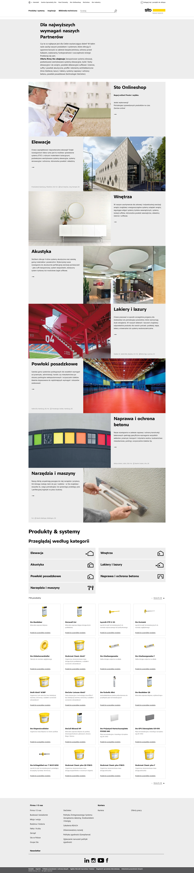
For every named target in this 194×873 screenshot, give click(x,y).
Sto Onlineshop (75, 2)
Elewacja (37, 553)
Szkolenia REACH (70, 826)
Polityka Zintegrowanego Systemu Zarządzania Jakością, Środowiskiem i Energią (78, 818)
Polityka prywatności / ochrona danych (55, 869)
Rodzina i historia (37, 824)
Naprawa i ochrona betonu (120, 576)
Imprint (38, 869)
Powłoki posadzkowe (46, 576)
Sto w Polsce (35, 838)
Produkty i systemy (36, 11)
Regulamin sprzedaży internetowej (107, 869)
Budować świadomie (39, 815)
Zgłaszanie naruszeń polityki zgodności (75, 840)
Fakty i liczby (35, 829)
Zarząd (33, 833)
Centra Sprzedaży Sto (48, 2)
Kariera (101, 806)
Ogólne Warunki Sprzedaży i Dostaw (82, 869)
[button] (164, 598)
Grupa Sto (34, 842)
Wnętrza (107, 553)
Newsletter (35, 851)
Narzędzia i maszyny (45, 588)
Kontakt (36, 2)
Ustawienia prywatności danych (132, 869)
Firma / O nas (36, 806)
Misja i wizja (35, 820)
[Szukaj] (115, 10)
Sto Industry (96, 2)
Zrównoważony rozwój (73, 830)
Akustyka (37, 564)
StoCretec (86, 2)
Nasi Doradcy (63, 2)
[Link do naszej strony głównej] (155, 11)
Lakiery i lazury (111, 564)
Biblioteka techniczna (68, 11)
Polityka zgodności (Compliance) (76, 835)
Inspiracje (52, 11)
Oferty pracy (136, 811)
